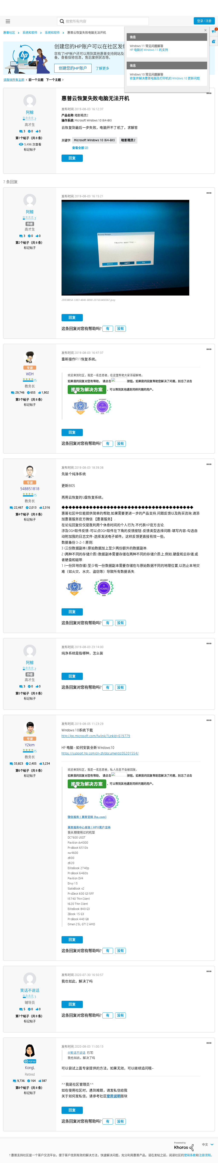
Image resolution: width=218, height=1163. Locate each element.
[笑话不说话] (29, 978)
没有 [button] (120, 328)
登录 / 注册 (204, 21)
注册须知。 (206, 1155)
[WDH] (29, 356)
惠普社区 (9, 32)
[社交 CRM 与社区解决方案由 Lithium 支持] (184, 1146)
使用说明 (113, 1096)
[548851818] (29, 471)
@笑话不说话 (77, 1053)
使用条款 (190, 1155)
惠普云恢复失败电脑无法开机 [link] (86, 32)
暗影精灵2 (128, 140)
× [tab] (205, 30)
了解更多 (102, 68)
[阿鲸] (29, 100)
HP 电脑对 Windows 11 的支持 (149, 50)
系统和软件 (30, 32)
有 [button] (107, 328)
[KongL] (29, 1050)
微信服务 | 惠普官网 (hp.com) (87, 817)
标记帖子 (30, 149)
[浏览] (6, 21)
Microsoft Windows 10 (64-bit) (94, 140)
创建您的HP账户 (73, 68)
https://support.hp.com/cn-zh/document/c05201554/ (100, 753)
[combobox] (103, 21)
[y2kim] (29, 727)
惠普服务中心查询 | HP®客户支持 (89, 827)
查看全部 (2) (80, 148)
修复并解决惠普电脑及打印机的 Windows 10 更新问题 (165, 78)
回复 (72, 158)
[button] (209, 93)
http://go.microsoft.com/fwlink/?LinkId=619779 (96, 736)
